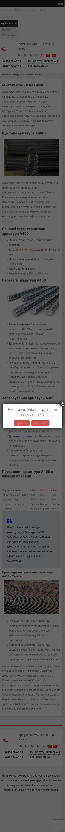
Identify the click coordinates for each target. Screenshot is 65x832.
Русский (21, 423)
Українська (40, 423)
